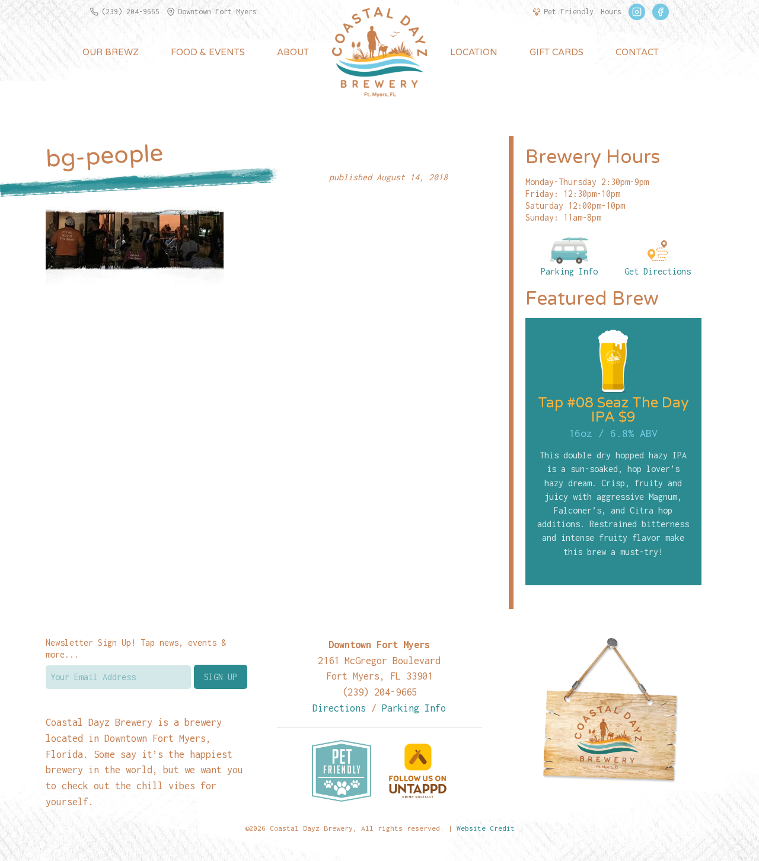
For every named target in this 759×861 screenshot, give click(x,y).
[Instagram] (637, 12)
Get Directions (657, 271)
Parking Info (569, 271)
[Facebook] (660, 12)
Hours (611, 11)
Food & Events (208, 52)
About (293, 52)
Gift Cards (556, 52)
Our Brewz (110, 52)
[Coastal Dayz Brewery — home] (379, 52)
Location (474, 52)
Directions (339, 707)
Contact (637, 52)
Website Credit (486, 828)
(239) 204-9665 (130, 11)
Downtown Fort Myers (217, 11)
